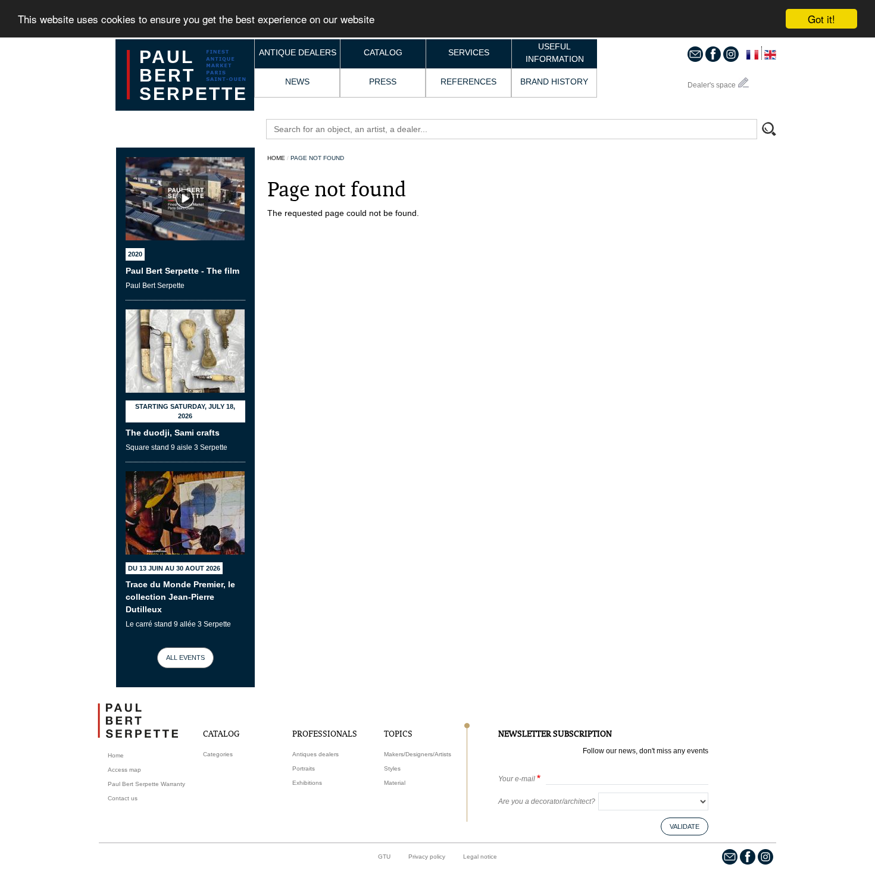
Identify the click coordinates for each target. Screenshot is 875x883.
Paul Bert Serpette (193, 75)
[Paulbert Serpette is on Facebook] (713, 53)
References (468, 81)
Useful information (555, 53)
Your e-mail (516, 779)
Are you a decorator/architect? (546, 801)
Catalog (383, 52)
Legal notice (480, 856)
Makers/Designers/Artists (417, 754)
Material (394, 782)
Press (382, 81)
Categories (218, 754)
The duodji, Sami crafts (173, 432)
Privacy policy (426, 856)
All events (185, 657)
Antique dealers (297, 52)
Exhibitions (307, 782)
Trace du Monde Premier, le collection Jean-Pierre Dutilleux (180, 597)
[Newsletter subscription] (695, 53)
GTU (384, 856)
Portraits (303, 768)
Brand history (554, 81)
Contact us (123, 798)
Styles (392, 768)
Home (276, 158)
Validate (684, 826)
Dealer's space (712, 85)
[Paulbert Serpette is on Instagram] (731, 53)
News (297, 81)
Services (468, 52)
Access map (124, 769)
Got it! (821, 18)
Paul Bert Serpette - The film (182, 270)
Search (774, 130)
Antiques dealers (315, 754)
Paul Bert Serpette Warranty (146, 784)
